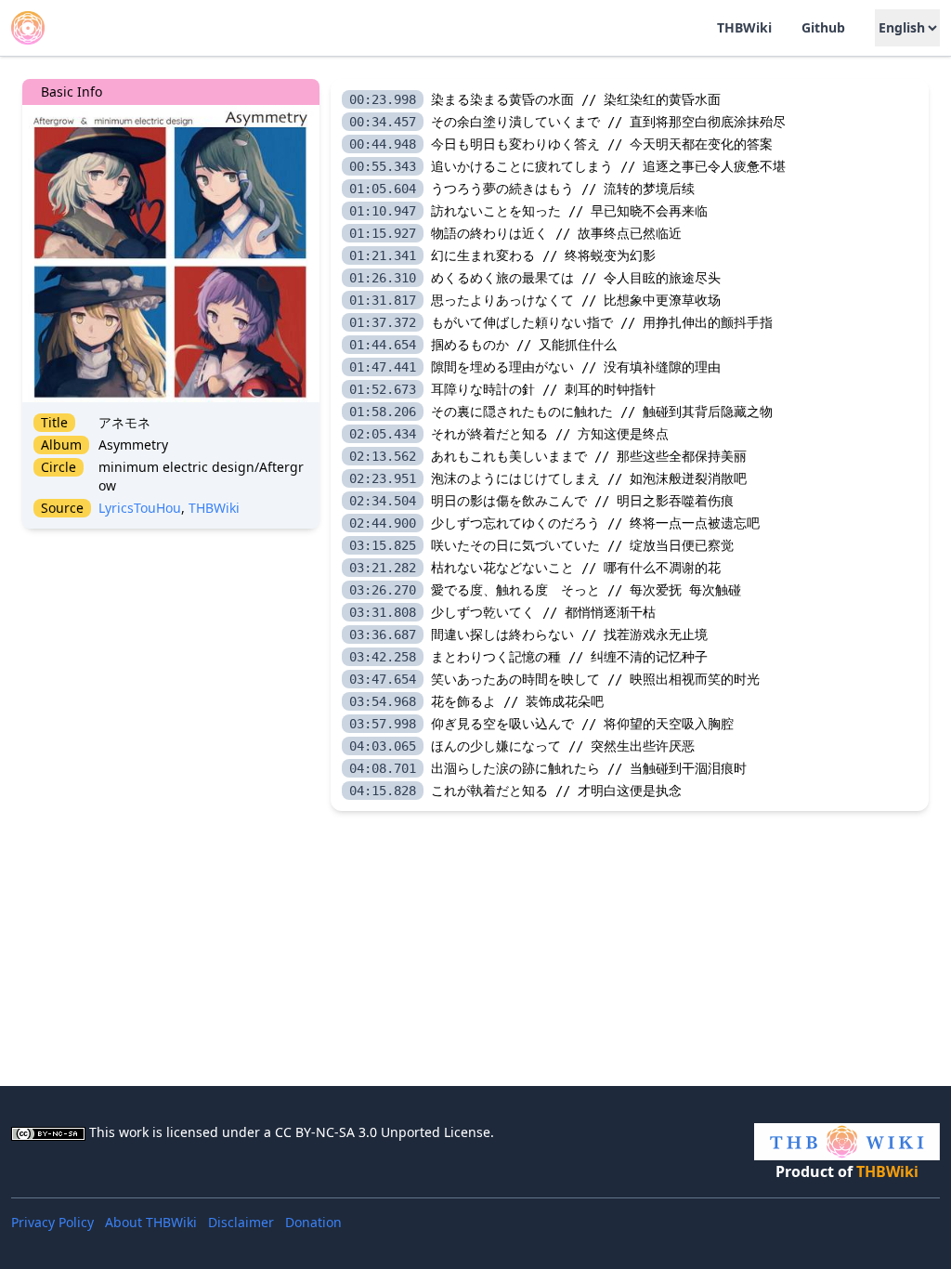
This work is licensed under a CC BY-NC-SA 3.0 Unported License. (291, 1132)
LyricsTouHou (139, 508)
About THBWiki (151, 1222)
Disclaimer (241, 1222)
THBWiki (214, 508)
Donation (313, 1222)
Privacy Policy (52, 1222)
